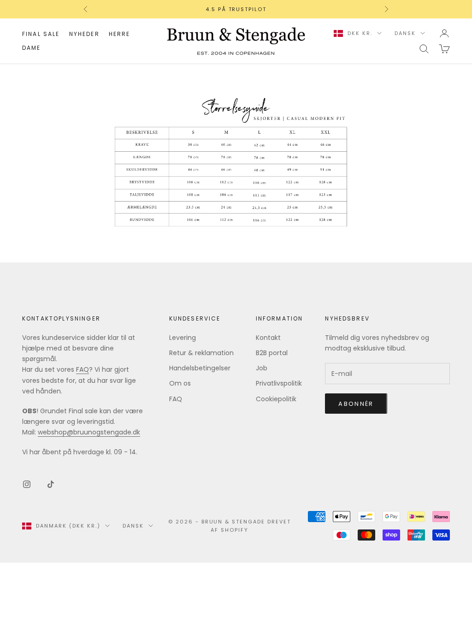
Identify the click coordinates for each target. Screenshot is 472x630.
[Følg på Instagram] (26, 484)
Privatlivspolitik (279, 383)
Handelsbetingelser (199, 368)
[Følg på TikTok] (50, 484)
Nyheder (84, 34)
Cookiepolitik (276, 399)
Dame (31, 48)
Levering (182, 337)
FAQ (82, 369)
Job (261, 368)
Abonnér (355, 403)
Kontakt (268, 337)
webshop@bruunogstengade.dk (89, 432)
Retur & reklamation (201, 352)
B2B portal (272, 352)
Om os (180, 383)
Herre (119, 34)
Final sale (41, 34)
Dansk (405, 33)
